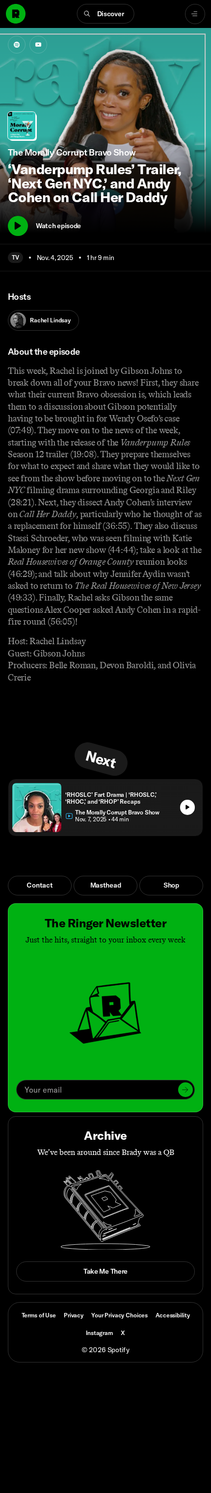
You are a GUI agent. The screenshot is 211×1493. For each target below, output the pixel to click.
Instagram (99, 1332)
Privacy (73, 1315)
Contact (39, 885)
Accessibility (172, 1315)
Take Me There (105, 1271)
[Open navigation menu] (195, 14)
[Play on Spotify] (17, 44)
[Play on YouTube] (38, 44)
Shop (171, 885)
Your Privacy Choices (119, 1315)
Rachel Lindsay (50, 320)
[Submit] (185, 1089)
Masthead (105, 885)
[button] (105, 14)
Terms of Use (39, 1315)
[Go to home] (16, 14)
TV (15, 257)
